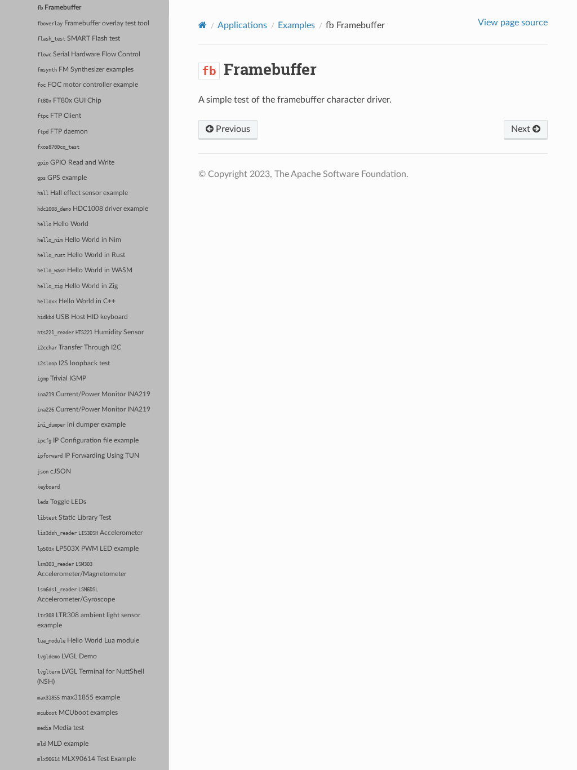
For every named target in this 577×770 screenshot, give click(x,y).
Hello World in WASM (84, 270)
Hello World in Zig (77, 286)
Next (521, 129)
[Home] (202, 25)
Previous (232, 129)
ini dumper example (81, 425)
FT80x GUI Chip (69, 101)
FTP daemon (62, 132)
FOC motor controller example (87, 85)
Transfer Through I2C (79, 347)
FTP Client (59, 116)
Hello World (62, 224)
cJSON (54, 471)
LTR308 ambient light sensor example (88, 620)
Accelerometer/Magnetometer (81, 569)
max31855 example (78, 697)
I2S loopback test (73, 363)
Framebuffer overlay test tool (93, 23)
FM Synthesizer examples (85, 70)
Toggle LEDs (61, 502)
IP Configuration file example (88, 440)
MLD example (62, 744)
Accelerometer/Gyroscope (76, 595)
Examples (296, 25)
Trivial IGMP (61, 378)
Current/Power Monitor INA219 (93, 394)
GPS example (62, 178)
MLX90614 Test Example (86, 759)
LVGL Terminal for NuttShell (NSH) (90, 677)
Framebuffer (59, 8)
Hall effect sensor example (82, 193)
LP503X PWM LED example (88, 549)
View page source (513, 22)
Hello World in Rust (81, 255)
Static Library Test (74, 518)
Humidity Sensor (90, 332)
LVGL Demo (67, 656)
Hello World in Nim (79, 240)
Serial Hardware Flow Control (88, 54)
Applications (242, 25)
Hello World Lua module (88, 641)
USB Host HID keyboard (82, 317)
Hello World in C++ (76, 301)
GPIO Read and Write (75, 163)
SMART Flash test (78, 39)
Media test (60, 728)
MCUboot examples (77, 713)
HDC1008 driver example (92, 209)
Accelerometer (90, 533)
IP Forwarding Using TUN (88, 456)
